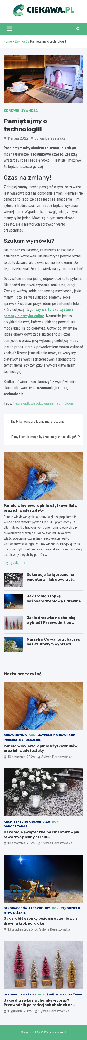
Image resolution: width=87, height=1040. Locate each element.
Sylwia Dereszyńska (50, 138)
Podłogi (10, 740)
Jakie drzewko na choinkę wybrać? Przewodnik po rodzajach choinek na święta (53, 622)
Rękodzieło (70, 908)
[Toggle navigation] (10, 29)
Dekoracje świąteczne (23, 908)
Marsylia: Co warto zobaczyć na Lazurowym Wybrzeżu (53, 641)
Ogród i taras (16, 826)
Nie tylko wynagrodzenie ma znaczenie (38, 421)
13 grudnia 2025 (20, 929)
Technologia (64, 403)
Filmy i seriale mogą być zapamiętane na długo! (43, 437)
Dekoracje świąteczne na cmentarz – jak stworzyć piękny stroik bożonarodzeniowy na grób (41, 837)
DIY (47, 908)
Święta (52, 994)
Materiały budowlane (56, 735)
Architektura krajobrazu (27, 821)
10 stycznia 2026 (21, 757)
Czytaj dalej (12, 563)
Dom (32, 735)
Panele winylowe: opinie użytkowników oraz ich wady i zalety (41, 508)
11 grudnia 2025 (19, 1011)
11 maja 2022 (17, 138)
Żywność (29, 111)
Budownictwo (15, 735)
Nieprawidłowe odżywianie (33, 403)
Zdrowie (11, 111)
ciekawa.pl (58, 1032)
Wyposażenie (30, 740)
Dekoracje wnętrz (20, 994)
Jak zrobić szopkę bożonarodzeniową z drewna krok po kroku (54, 601)
